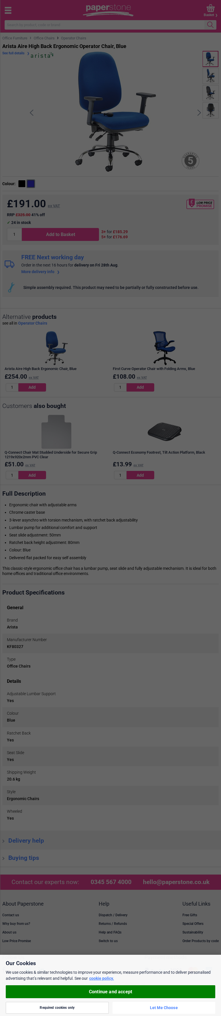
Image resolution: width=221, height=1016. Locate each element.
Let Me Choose (164, 1007)
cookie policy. (101, 978)
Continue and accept (110, 991)
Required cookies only (57, 1008)
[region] (110, 985)
